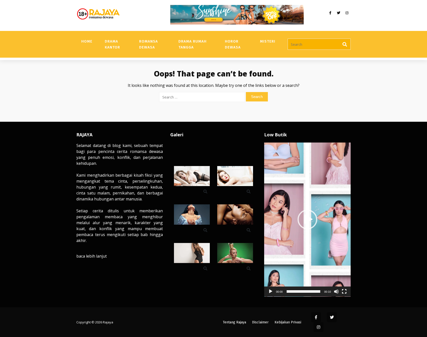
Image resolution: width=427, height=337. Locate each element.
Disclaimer (260, 322)
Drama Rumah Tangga (192, 44)
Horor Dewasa (233, 44)
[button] (307, 219)
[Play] (270, 291)
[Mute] (336, 291)
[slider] (303, 291)
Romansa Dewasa (148, 44)
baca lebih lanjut (91, 256)
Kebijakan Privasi (288, 322)
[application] (307, 220)
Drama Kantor (112, 44)
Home (86, 41)
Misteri (267, 41)
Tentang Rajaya (234, 322)
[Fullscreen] (344, 291)
